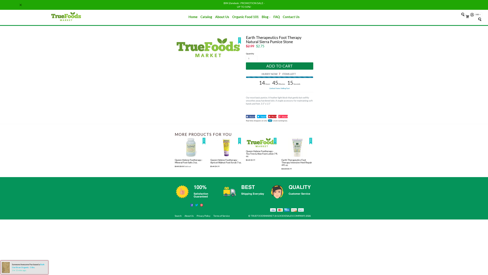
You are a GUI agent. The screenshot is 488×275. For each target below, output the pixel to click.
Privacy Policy (203, 215)
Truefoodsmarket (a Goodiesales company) (278, 215)
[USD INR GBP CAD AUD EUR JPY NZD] (478, 15)
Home (192, 17)
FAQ (276, 17)
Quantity (250, 53)
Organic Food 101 (245, 17)
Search (178, 215)
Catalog (206, 17)
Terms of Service (221, 215)
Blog (267, 17)
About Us (222, 17)
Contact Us (291, 17)
